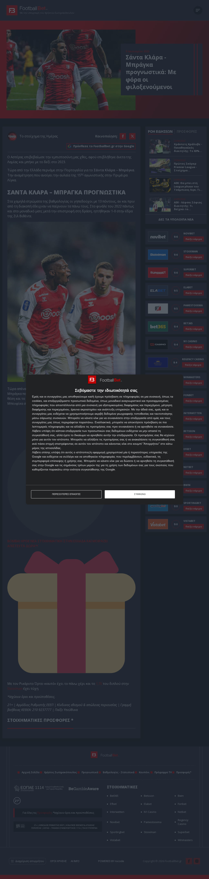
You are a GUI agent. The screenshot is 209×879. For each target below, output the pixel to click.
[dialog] (104, 439)
